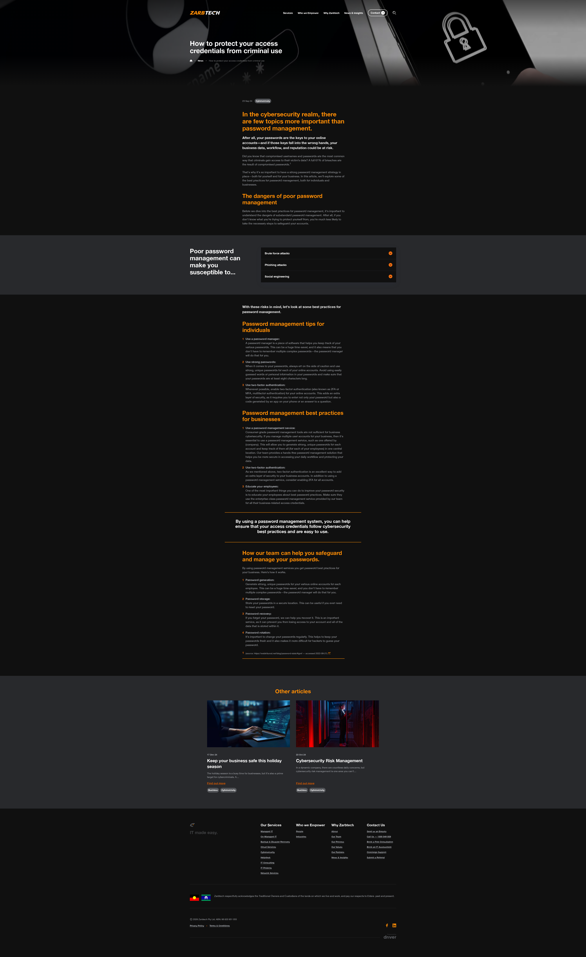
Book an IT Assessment (379, 847)
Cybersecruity (263, 101)
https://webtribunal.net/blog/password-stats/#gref (278, 653)
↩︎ (329, 652)
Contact (375, 12)
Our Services (271, 825)
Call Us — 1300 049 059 (379, 836)
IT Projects (266, 868)
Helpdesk (265, 857)
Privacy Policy (197, 925)
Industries (301, 836)
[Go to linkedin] (394, 925)
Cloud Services (268, 847)
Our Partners (337, 852)
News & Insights (339, 857)
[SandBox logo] (205, 12)
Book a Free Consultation (380, 841)
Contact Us (376, 825)
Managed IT (267, 831)
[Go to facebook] (387, 925)
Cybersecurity (268, 852)
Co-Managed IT (269, 836)
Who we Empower (310, 825)
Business (213, 790)
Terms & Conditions (220, 925)
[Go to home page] (191, 60)
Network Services (270, 873)
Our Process (337, 841)
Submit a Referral (376, 857)
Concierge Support (376, 852)
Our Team (336, 836)
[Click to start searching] (394, 13)
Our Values (336, 847)
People (299, 831)
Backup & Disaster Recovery (275, 841)
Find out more (216, 783)
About (334, 831)
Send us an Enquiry (376, 831)
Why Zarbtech (342, 825)
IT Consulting (267, 862)
